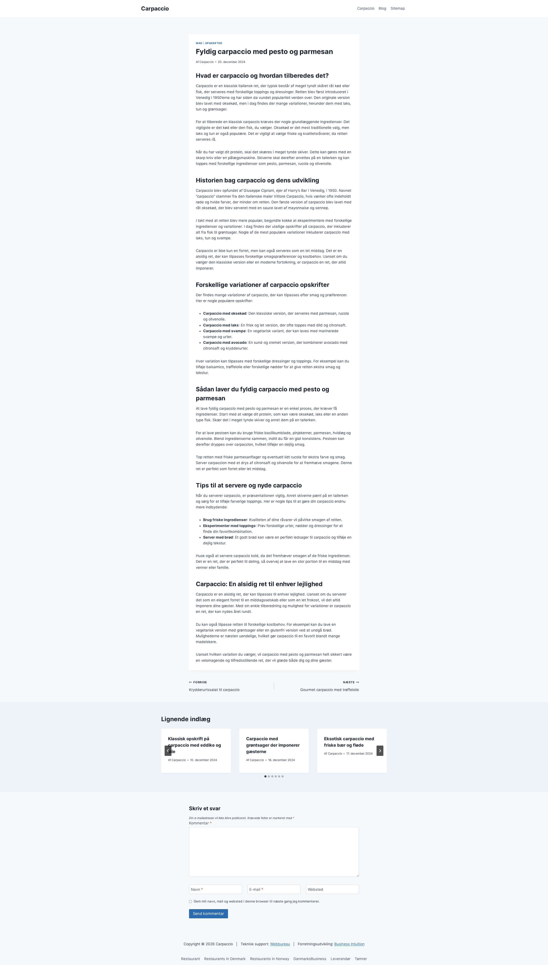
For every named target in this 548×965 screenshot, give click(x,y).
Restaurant (190, 959)
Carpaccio (365, 8)
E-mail (256, 889)
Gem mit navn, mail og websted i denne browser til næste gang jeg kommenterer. (257, 901)
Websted (315, 889)
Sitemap (398, 8)
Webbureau (280, 944)
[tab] (265, 776)
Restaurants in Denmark (225, 959)
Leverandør (340, 959)
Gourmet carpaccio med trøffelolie (329, 686)
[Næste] (380, 751)
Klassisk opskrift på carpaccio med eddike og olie (194, 745)
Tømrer (361, 959)
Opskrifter (213, 43)
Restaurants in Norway (269, 959)
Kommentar (200, 823)
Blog (382, 8)
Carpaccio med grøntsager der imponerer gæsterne (273, 745)
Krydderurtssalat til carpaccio (214, 686)
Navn (197, 889)
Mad (199, 43)
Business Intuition (349, 944)
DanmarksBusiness (309, 959)
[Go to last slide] (168, 751)
